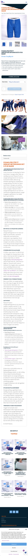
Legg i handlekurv (14, 89)
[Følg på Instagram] (14, 512)
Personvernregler (16, 554)
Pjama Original (6, 13)
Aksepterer (14, 544)
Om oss (2, 518)
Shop (2, 13)
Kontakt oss (3, 520)
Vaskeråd (6, 158)
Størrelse (4, 82)
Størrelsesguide (14, 76)
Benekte (14, 547)
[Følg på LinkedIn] (17, 512)
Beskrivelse (7, 155)
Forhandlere (3, 522)
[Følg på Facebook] (11, 512)
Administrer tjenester (5, 540)
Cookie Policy (11, 554)
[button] (26, 529)
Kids (23, 94)
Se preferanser (14, 551)
